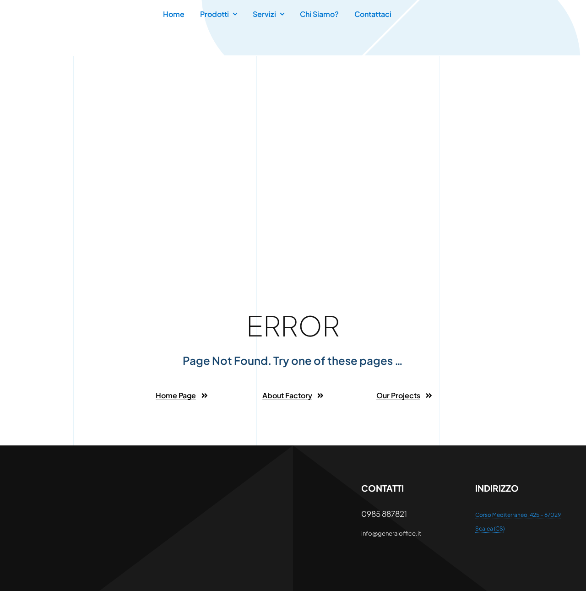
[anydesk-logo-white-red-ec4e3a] (64, 486)
